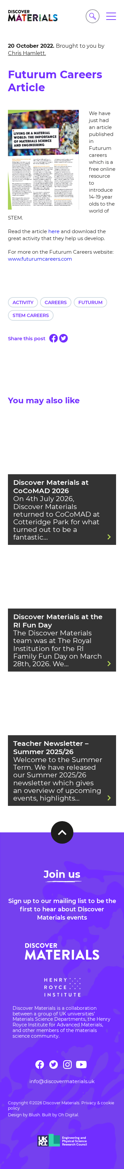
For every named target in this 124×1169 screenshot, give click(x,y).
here (53, 231)
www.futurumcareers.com (40, 259)
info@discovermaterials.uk (62, 1081)
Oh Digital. (68, 1114)
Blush (34, 1114)
